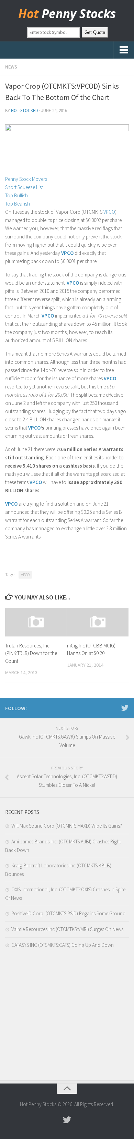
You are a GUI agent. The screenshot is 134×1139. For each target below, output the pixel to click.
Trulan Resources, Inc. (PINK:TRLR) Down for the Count (31, 653)
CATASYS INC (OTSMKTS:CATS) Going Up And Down (62, 945)
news (11, 67)
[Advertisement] (67, 1018)
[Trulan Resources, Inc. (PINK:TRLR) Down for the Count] (36, 622)
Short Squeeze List (24, 187)
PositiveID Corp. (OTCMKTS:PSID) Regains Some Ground (68, 913)
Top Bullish (16, 195)
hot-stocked (24, 110)
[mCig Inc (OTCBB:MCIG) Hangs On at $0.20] (98, 622)
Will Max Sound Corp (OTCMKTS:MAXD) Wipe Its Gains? (66, 825)
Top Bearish (17, 203)
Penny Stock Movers (26, 179)
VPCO (109, 212)
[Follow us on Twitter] (125, 708)
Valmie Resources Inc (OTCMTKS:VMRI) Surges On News (67, 929)
